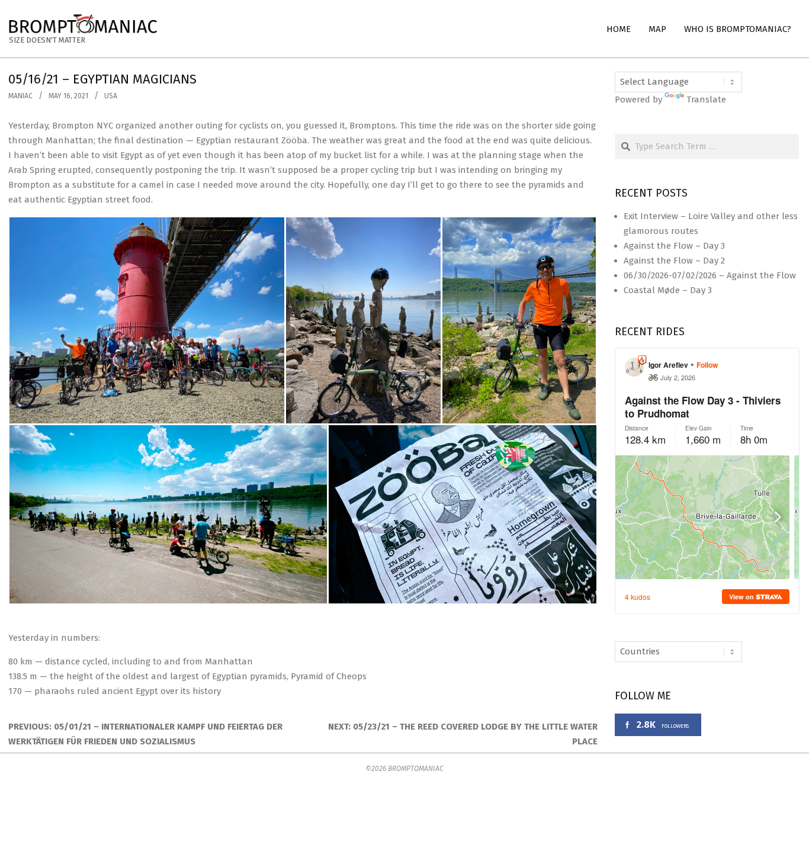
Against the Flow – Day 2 (674, 260)
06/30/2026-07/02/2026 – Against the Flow (710, 275)
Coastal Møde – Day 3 (668, 290)
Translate (706, 99)
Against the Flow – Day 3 (674, 245)
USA (110, 96)
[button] (146, 320)
